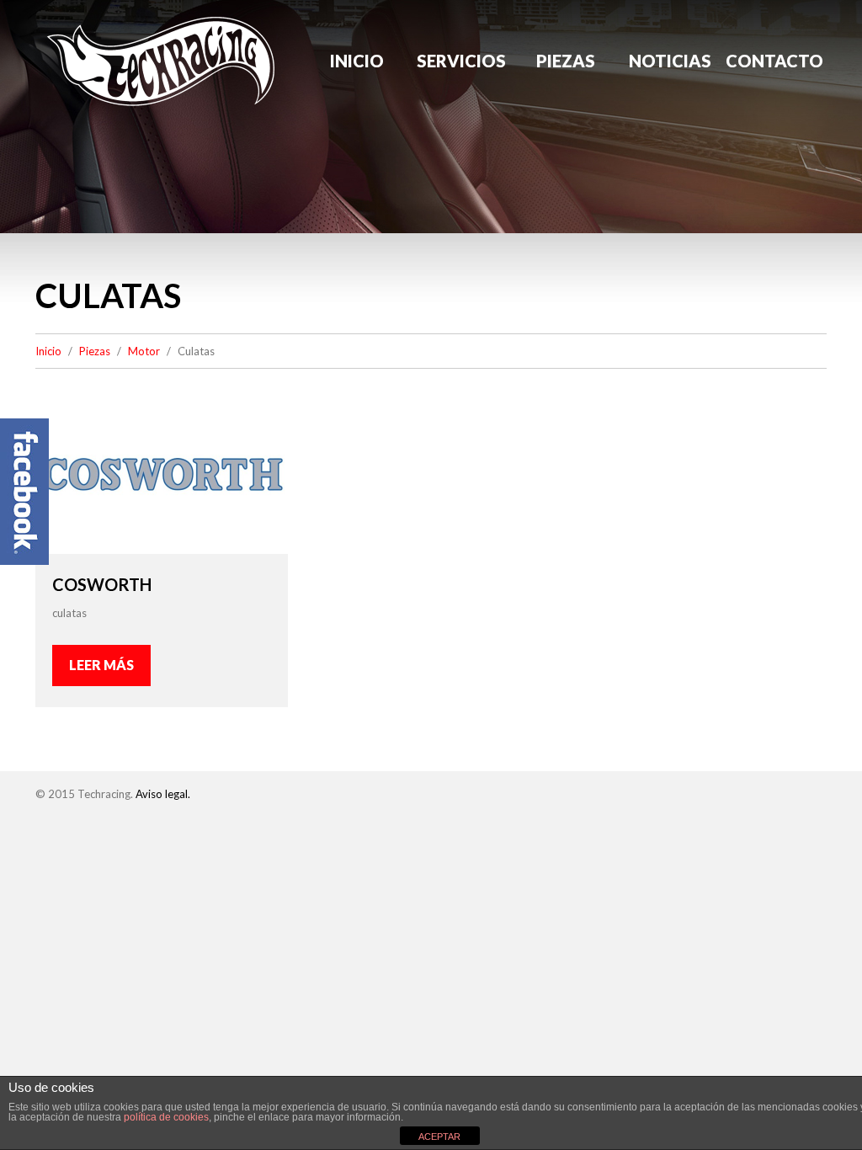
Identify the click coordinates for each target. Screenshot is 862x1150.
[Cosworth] (161, 474)
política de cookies (166, 1117)
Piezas (565, 61)
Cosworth (102, 584)
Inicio (357, 61)
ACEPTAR (439, 1136)
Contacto (774, 61)
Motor (144, 351)
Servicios (461, 61)
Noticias (670, 61)
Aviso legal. (163, 794)
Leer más (101, 665)
